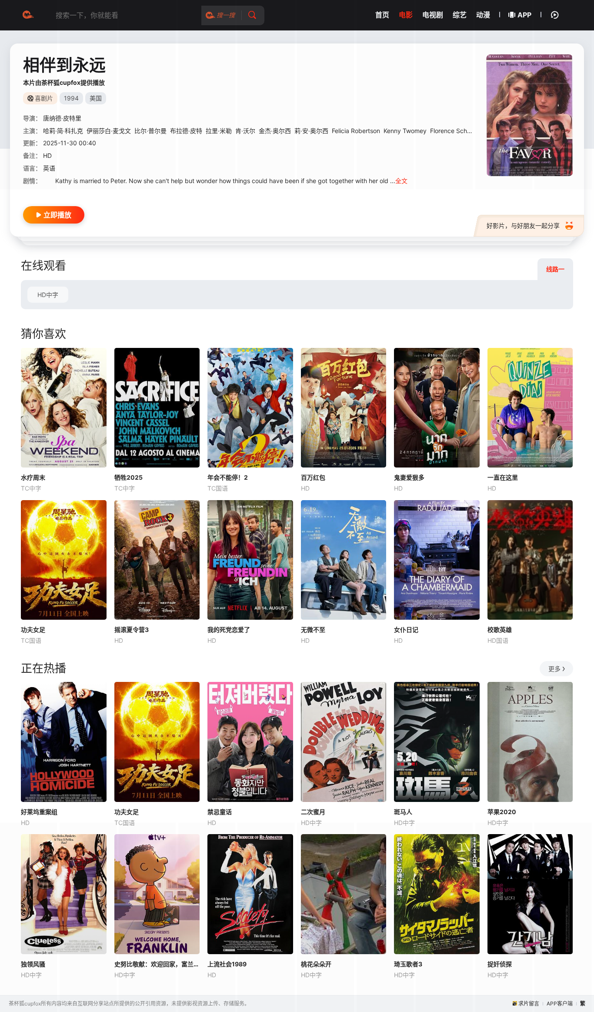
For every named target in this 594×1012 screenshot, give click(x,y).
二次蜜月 (313, 811)
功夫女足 (33, 629)
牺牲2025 (128, 477)
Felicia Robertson (356, 130)
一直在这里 (502, 477)
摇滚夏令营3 (131, 629)
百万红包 (313, 477)
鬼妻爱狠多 (409, 477)
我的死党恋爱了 (228, 629)
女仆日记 (406, 629)
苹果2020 (501, 811)
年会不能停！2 (227, 477)
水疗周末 (33, 477)
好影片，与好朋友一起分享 (523, 225)
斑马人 (403, 811)
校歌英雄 (499, 629)
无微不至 (313, 629)
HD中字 (47, 294)
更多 (554, 668)
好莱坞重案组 (39, 811)
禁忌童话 (219, 811)
